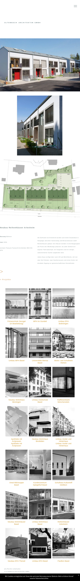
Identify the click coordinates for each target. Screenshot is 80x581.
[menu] (75, 6)
